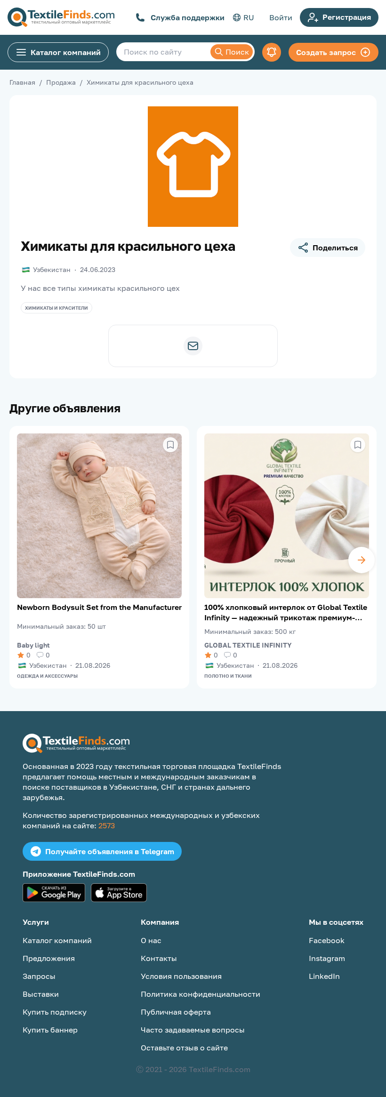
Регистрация (346, 17)
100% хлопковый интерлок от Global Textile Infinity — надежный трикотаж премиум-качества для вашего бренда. (285, 612)
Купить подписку (55, 1012)
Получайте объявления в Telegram (109, 851)
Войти (280, 17)
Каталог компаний (66, 52)
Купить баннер (50, 1029)
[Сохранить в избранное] (170, 444)
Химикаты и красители (56, 308)
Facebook (327, 940)
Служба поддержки (188, 17)
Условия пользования (181, 976)
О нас (151, 940)
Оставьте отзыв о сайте (184, 1047)
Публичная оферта (176, 1012)
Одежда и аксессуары (47, 676)
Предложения (49, 958)
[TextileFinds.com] (61, 17)
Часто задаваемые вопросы (193, 1029)
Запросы (39, 976)
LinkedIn (324, 976)
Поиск (237, 51)
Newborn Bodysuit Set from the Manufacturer (99, 607)
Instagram (327, 958)
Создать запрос (326, 52)
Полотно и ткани (228, 676)
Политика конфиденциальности (200, 994)
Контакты (159, 958)
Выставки (41, 994)
